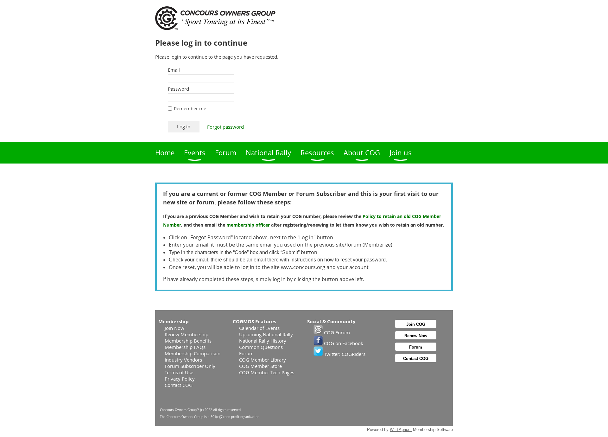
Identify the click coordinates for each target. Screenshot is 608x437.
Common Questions (261, 347)
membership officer (248, 225)
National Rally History (262, 340)
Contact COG (179, 385)
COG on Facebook (343, 343)
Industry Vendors (183, 360)
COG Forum (336, 332)
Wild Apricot (401, 429)
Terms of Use (179, 372)
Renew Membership (186, 334)
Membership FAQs (185, 347)
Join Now (174, 328)
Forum (246, 353)
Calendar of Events (259, 328)
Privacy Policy (180, 379)
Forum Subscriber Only (190, 366)
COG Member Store (260, 366)
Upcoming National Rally (266, 334)
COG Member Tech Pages (266, 372)
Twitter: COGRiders (344, 354)
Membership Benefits (188, 340)
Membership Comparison (192, 353)
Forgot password (225, 127)
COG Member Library (262, 360)
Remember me (190, 108)
